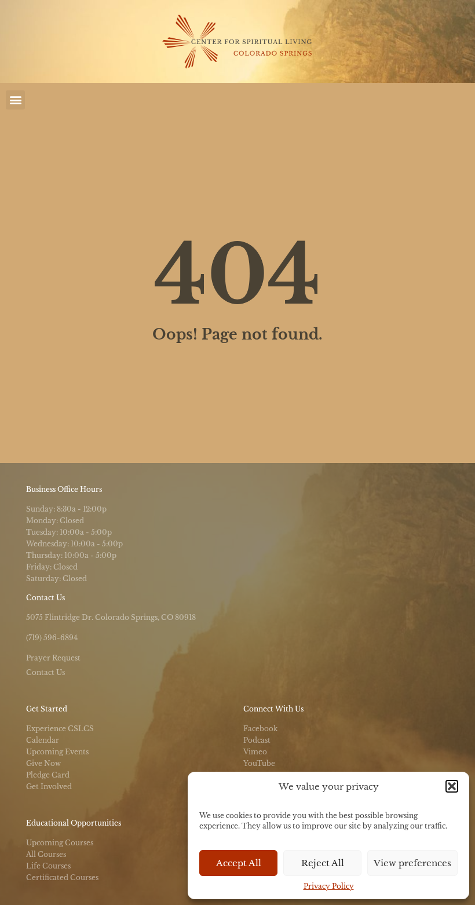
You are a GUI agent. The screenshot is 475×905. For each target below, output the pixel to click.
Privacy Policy (329, 886)
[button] (452, 786)
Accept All (238, 862)
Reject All (322, 862)
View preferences (412, 862)
